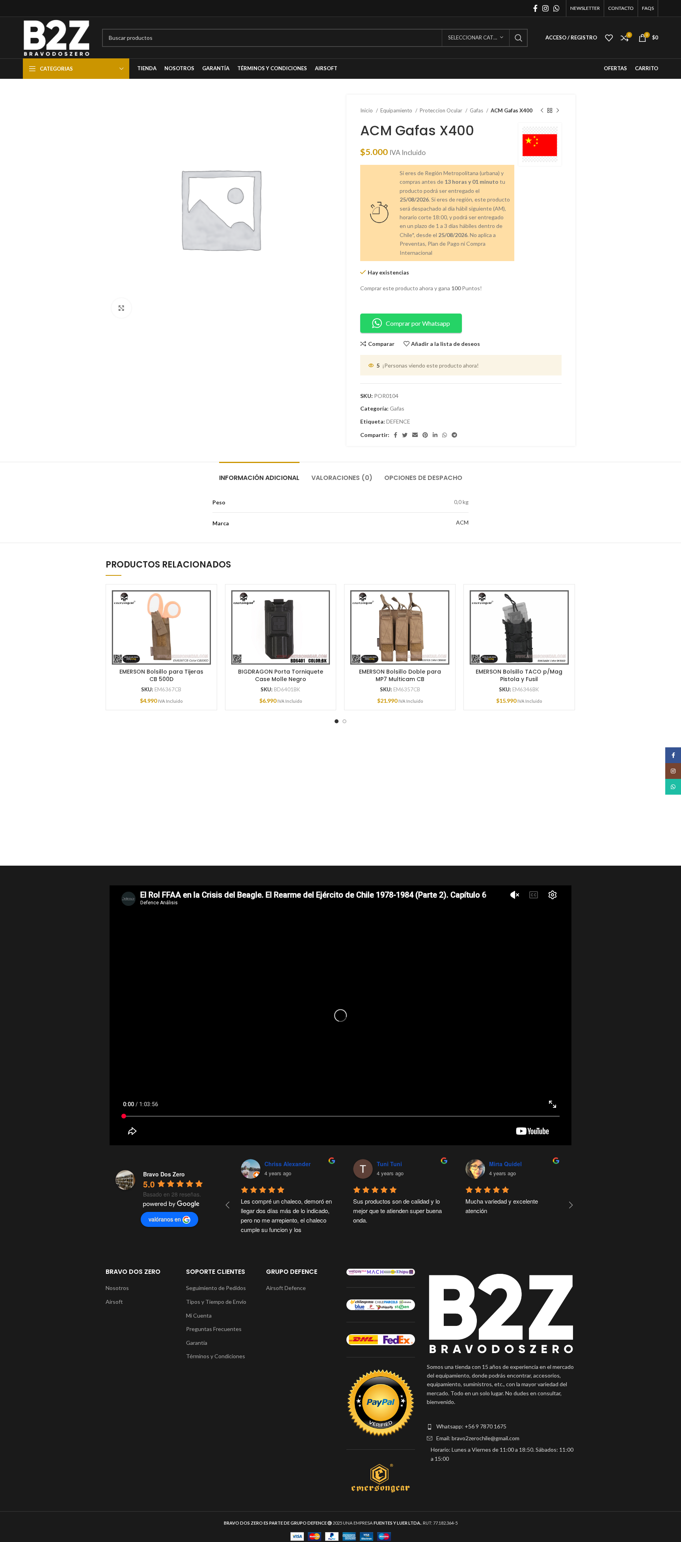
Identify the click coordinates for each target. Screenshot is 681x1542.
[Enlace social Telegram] (454, 435)
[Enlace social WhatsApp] (556, 8)
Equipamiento (396, 110)
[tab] (259, 474)
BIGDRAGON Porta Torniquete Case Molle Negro (280, 675)
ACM (462, 522)
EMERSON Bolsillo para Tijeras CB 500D (161, 675)
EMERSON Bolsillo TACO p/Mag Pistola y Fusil (519, 675)
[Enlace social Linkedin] (435, 435)
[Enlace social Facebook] (535, 8)
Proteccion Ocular (441, 110)
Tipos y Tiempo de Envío (216, 1301)
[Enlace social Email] (415, 435)
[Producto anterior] (542, 111)
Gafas (477, 110)
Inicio (367, 110)
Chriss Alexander (287, 1164)
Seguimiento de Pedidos (216, 1287)
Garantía (196, 1342)
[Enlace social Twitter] (405, 435)
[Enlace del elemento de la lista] (501, 1426)
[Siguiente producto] (558, 111)
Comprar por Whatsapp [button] (418, 323)
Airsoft (114, 1301)
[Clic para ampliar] (121, 308)
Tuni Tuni (389, 1164)
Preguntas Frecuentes (214, 1328)
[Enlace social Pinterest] (425, 435)
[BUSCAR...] (519, 38)
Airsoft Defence (286, 1287)
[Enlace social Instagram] (545, 8)
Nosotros (117, 1287)
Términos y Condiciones (215, 1356)
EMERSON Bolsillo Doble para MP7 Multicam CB (400, 675)
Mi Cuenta (199, 1315)
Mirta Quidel (505, 1164)
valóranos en (165, 1219)
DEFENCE (398, 421)
